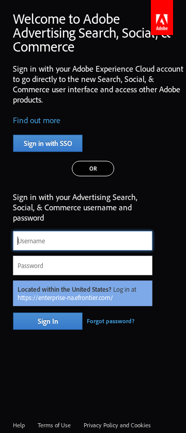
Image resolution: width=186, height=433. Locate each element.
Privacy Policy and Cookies (117, 425)
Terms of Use (54, 425)
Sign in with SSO (48, 143)
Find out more (36, 120)
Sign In (48, 321)
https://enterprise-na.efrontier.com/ (65, 297)
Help (19, 425)
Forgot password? (110, 321)
